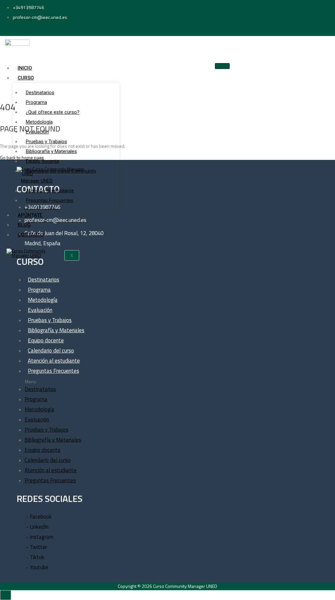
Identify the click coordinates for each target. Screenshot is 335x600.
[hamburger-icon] (222, 66)
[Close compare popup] (5, 595)
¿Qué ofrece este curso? (52, 112)
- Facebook (39, 516)
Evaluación (37, 132)
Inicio (25, 68)
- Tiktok (35, 557)
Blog (24, 225)
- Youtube (37, 567)
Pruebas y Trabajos (46, 142)
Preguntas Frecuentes (49, 200)
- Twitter (36, 547)
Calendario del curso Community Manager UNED (58, 176)
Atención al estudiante (50, 191)
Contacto (31, 235)
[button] (84, 381)
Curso (26, 78)
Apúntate (30, 215)
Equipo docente (42, 161)
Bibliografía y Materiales (51, 151)
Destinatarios (40, 92)
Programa (36, 102)
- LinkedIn (37, 527)
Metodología (39, 122)
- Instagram (39, 537)
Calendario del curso (51, 350)
